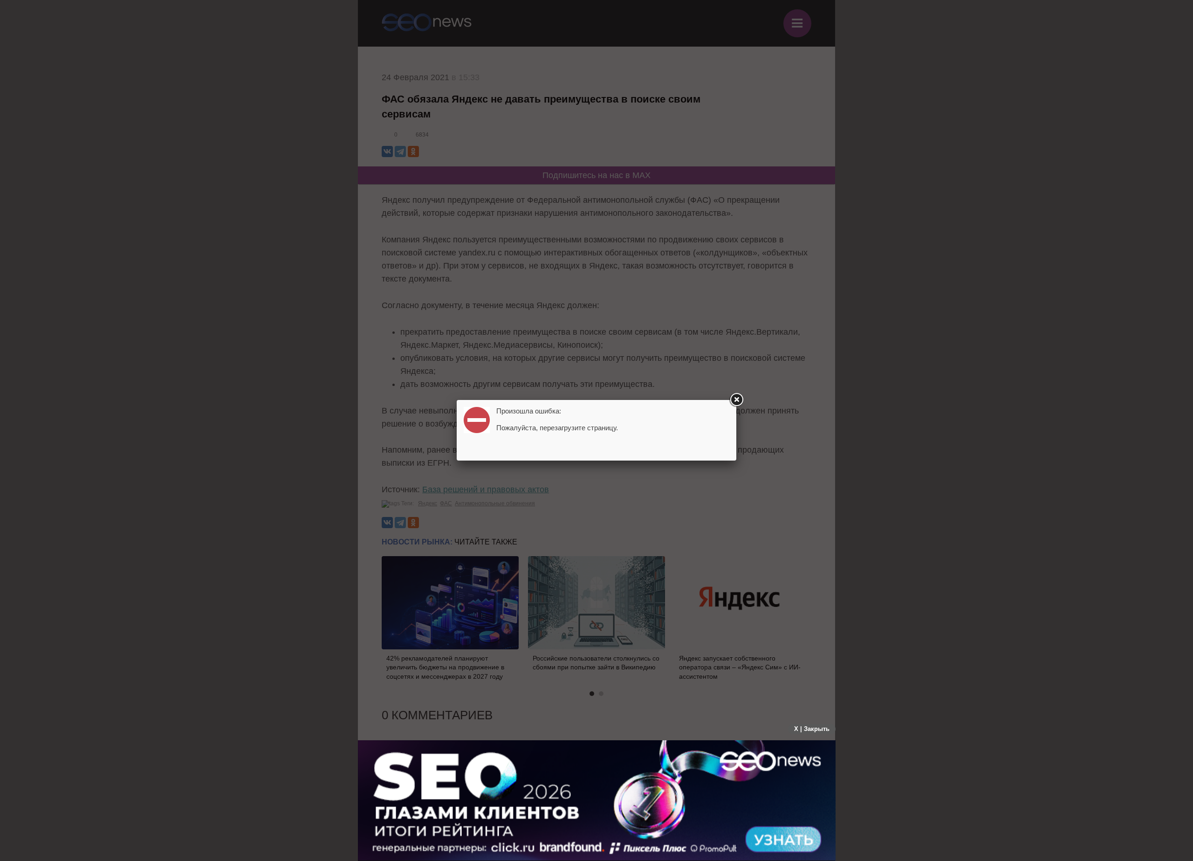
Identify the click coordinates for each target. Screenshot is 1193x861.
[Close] (736, 400)
